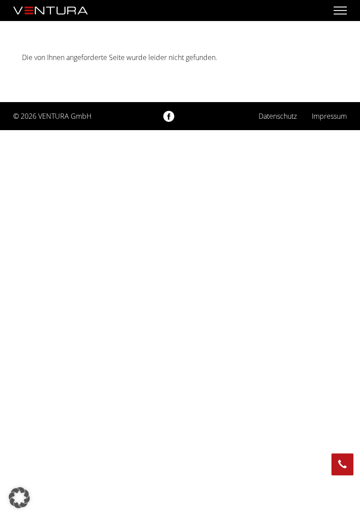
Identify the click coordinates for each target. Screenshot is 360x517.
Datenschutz (278, 116)
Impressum (329, 116)
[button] (19, 497)
